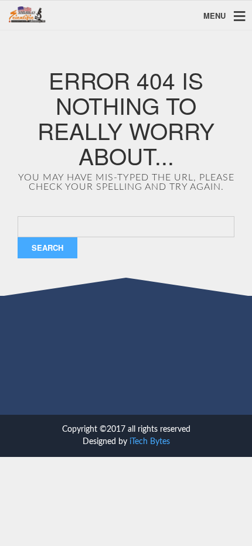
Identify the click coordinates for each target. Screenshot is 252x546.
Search (47, 247)
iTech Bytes (150, 442)
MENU (214, 15)
